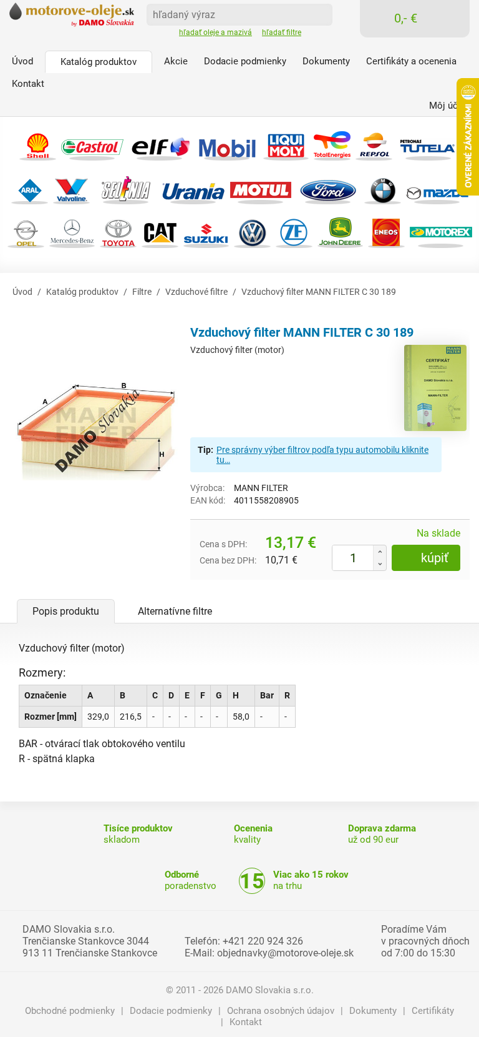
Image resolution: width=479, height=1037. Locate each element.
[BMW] (382, 188)
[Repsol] (374, 144)
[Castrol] (92, 144)
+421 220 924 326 (263, 941)
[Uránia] (193, 188)
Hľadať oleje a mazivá (215, 32)
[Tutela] (428, 144)
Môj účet (447, 105)
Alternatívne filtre (175, 611)
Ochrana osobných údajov (280, 1010)
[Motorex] (441, 231)
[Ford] (328, 188)
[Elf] (159, 144)
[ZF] (294, 231)
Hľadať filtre (281, 32)
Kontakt (246, 1022)
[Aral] (29, 188)
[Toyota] (118, 231)
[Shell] (37, 144)
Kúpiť (434, 557)
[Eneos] (386, 231)
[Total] (332, 144)
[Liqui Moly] (286, 144)
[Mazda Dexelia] (437, 188)
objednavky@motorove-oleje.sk (285, 953)
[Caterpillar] (160, 231)
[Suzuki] (206, 231)
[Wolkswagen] (252, 231)
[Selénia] (126, 188)
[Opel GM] (25, 231)
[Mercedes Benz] (72, 231)
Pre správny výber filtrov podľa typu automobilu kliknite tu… (322, 455)
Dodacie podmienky (171, 1010)
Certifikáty (433, 1010)
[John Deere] (340, 231)
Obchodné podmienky (70, 1010)
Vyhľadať (318, 13)
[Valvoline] (71, 188)
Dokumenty (373, 1010)
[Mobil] (227, 144)
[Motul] (261, 188)
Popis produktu (65, 611)
